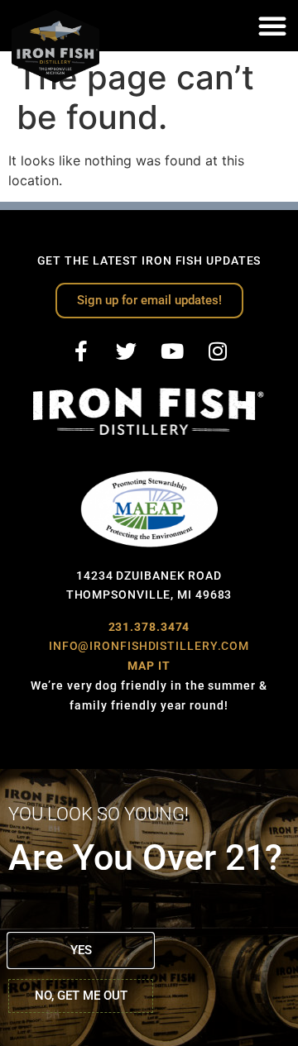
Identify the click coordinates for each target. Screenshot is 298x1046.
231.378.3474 (149, 626)
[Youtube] (172, 350)
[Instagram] (217, 350)
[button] (272, 25)
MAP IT (148, 665)
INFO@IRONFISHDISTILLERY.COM (149, 645)
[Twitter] (126, 350)
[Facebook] (81, 350)
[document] (149, 907)
